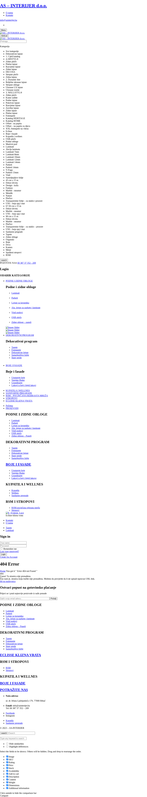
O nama (9, 12)
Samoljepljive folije (20, 355)
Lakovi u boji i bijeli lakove (23, 478)
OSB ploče (16, 317)
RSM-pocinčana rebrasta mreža (25, 507)
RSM (8, 668)
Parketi (14, 298)
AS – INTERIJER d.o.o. (23, 5)
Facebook (10, 713)
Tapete (14, 347)
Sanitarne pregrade (19, 495)
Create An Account (8, 557)
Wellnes (15, 493)
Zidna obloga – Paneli (21, 436)
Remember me (10, 549)
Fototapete (16, 350)
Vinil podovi (17, 312)
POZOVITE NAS (8, 263)
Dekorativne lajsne (19, 352)
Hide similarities (16, 744)
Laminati (15, 293)
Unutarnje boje (18, 377)
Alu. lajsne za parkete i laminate (25, 307)
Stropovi (15, 510)
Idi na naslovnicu (8, 581)
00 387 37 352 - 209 (26, 263)
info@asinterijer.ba (8, 20)
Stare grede (16, 357)
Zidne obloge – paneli (21, 322)
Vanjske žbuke (18, 380)
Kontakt (9, 15)
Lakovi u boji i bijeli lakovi (23, 385)
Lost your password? (9, 551)
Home (3, 571)
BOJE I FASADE (18, 464)
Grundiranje (16, 383)
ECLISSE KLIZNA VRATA (20, 655)
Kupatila (15, 490)
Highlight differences (18, 746)
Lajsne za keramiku (20, 303)
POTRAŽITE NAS (14, 690)
